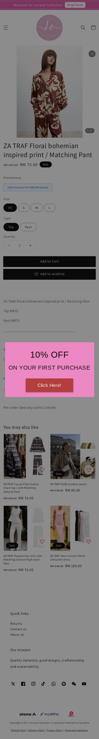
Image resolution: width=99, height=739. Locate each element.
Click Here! (49, 385)
